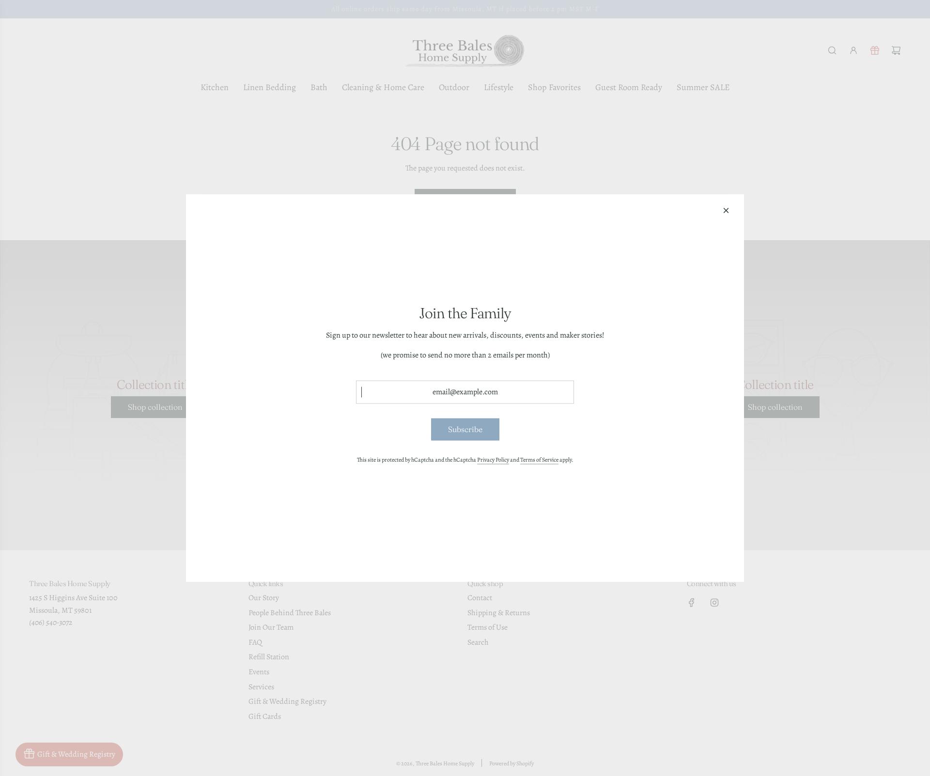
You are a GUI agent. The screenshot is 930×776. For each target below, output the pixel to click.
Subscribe (465, 429)
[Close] (726, 210)
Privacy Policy (493, 459)
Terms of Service (539, 459)
